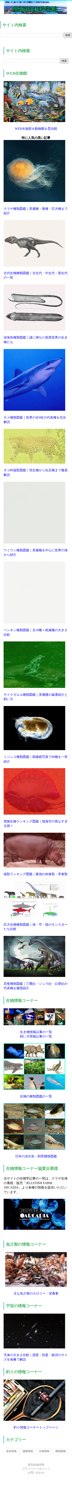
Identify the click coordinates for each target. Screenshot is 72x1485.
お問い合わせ (36, 1472)
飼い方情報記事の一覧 (36, 1036)
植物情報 (28, 1451)
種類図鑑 (60, 1451)
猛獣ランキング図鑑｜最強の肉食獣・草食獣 (36, 874)
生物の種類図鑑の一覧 (36, 1096)
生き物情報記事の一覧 (36, 1032)
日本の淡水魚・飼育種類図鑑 (36, 1156)
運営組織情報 (36, 1464)
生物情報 (44, 1451)
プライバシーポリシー (36, 1468)
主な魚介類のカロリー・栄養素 (36, 1293)
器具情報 (11, 1451)
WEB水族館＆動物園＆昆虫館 (36, 128)
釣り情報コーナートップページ (36, 1427)
